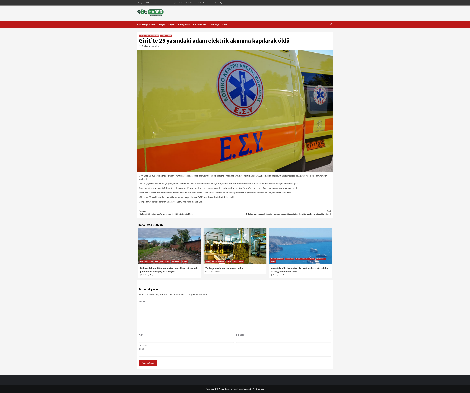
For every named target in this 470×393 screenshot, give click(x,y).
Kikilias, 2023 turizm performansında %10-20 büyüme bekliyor (166, 212)
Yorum (143, 301)
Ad (141, 334)
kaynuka (155, 46)
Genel (235, 261)
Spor (222, 3)
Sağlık (181, 3)
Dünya (163, 36)
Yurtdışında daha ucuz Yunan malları (224, 268)
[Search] (331, 24)
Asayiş (173, 3)
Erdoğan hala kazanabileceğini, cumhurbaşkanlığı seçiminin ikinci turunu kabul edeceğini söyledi (288, 212)
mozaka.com (244, 388)
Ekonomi (305, 259)
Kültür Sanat (203, 3)
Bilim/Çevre (190, 3)
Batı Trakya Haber (162, 3)
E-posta (240, 334)
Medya (169, 36)
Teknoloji (214, 3)
